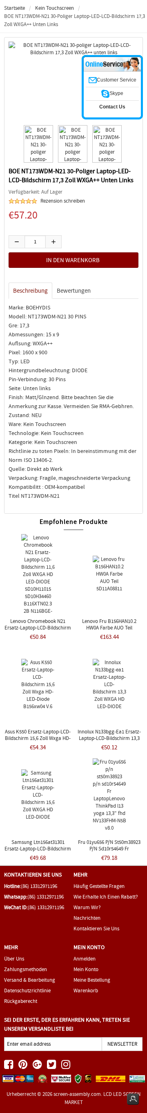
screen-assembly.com (77, 1094)
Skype (116, 93)
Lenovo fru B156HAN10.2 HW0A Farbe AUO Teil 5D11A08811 (109, 628)
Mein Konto (86, 969)
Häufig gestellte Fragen (99, 886)
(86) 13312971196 (39, 886)
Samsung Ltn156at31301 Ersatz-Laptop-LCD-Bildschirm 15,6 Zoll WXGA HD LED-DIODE (37, 849)
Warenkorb (86, 990)
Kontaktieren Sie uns (96, 928)
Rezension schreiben (62, 200)
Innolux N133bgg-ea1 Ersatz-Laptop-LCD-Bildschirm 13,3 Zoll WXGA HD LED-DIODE (109, 738)
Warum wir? (87, 907)
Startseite (14, 7)
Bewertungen (74, 291)
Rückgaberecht (20, 1001)
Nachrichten (87, 917)
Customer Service (116, 80)
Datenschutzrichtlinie (27, 990)
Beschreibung (30, 291)
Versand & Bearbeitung (29, 979)
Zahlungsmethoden (25, 969)
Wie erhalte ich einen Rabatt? (106, 896)
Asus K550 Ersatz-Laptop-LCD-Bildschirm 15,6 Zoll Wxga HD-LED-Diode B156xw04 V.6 (38, 738)
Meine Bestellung (92, 979)
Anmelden (85, 958)
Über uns (14, 958)
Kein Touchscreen (54, 7)
